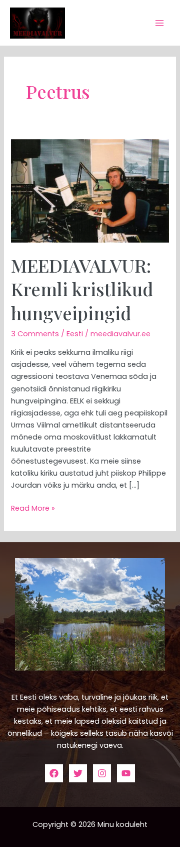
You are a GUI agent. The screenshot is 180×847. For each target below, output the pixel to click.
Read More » (33, 507)
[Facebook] (54, 773)
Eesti (74, 334)
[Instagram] (102, 773)
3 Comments (35, 334)
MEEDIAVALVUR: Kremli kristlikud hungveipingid (82, 289)
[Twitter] (78, 773)
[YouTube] (126, 773)
